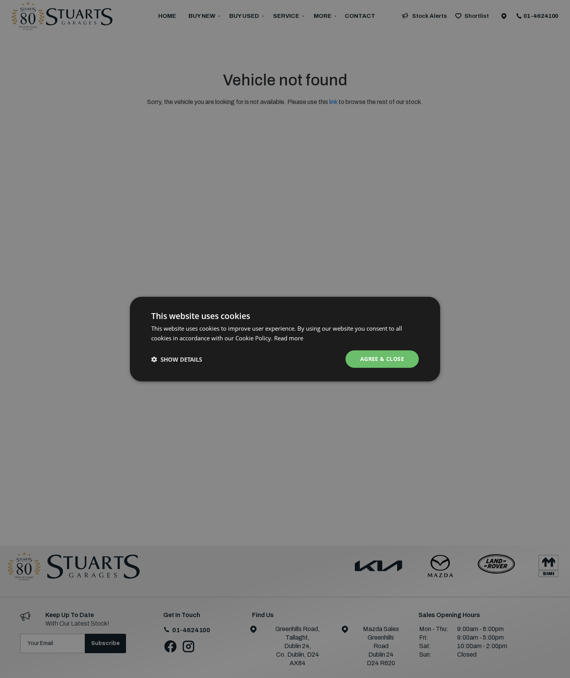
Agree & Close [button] (382, 358)
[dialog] (285, 339)
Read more (288, 338)
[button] (176, 358)
